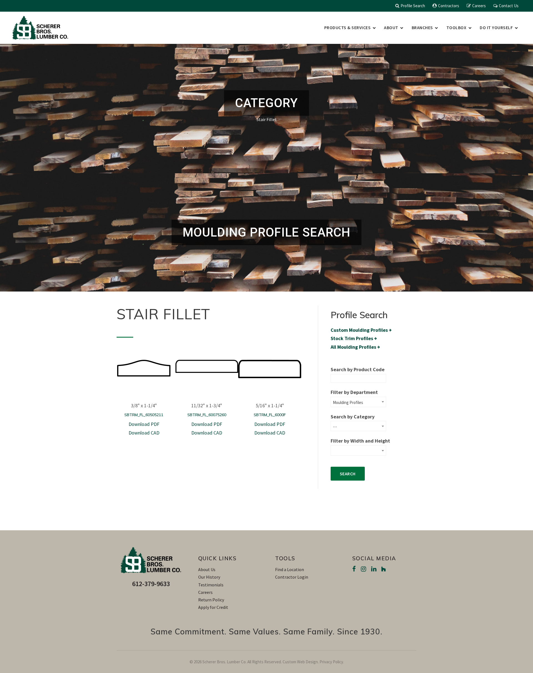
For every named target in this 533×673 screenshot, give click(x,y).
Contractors (448, 5)
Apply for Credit (213, 607)
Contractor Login (291, 577)
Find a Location (289, 569)
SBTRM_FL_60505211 (143, 414)
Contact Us (509, 5)
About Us (206, 569)
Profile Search (413, 5)
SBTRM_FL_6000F (270, 414)
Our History (209, 577)
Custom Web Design (300, 661)
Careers (479, 5)
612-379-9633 (151, 583)
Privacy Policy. (332, 661)
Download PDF (144, 424)
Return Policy (211, 599)
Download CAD (144, 433)
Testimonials (210, 584)
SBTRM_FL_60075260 (206, 414)
